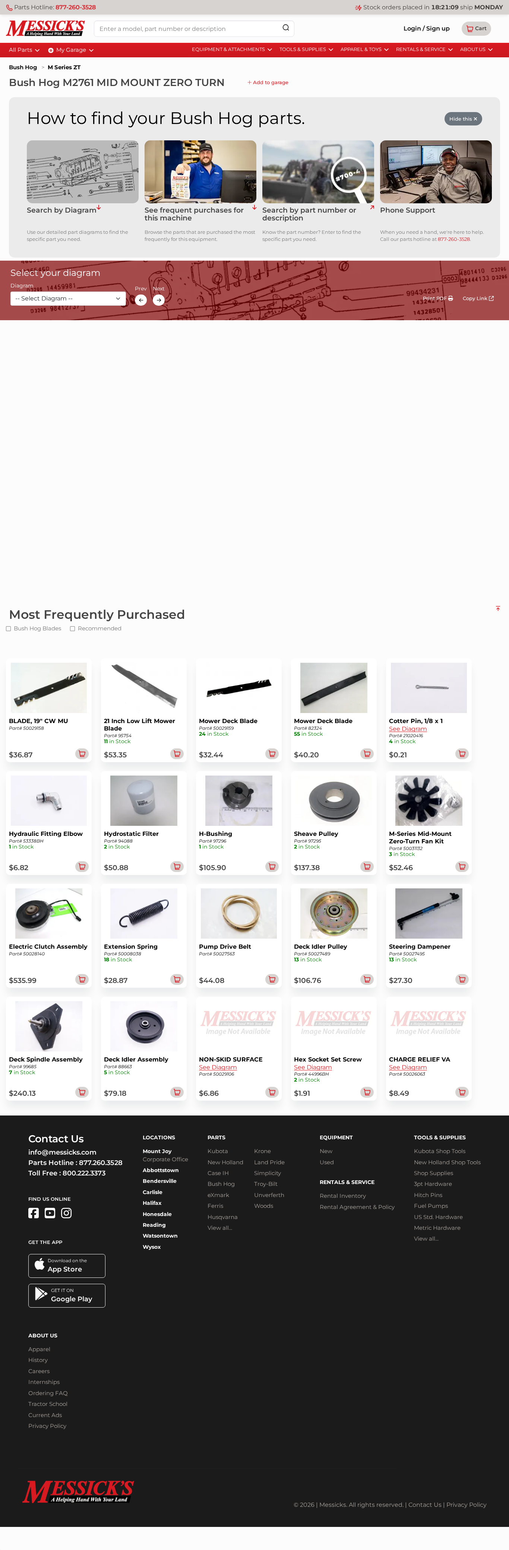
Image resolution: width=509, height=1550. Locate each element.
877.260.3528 (101, 1163)
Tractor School (47, 1403)
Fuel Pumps (431, 1205)
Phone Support (407, 210)
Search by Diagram (62, 210)
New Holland (225, 1162)
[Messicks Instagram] (66, 1213)
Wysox (152, 1247)
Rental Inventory (343, 1195)
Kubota (218, 1151)
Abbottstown (161, 1170)
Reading (154, 1225)
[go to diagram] (83, 171)
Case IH (218, 1173)
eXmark (218, 1195)
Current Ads (45, 1415)
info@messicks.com (62, 1152)
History (38, 1359)
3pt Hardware (433, 1183)
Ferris (215, 1205)
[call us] (436, 171)
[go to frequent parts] (254, 214)
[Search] (286, 27)
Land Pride (269, 1162)
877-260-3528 (76, 7)
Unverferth (269, 1195)
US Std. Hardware (438, 1216)
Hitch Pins (428, 1195)
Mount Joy (157, 1151)
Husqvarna (223, 1216)
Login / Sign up (427, 28)
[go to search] (372, 214)
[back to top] (498, 611)
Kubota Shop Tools (439, 1151)
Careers (39, 1371)
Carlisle (152, 1192)
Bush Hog (23, 67)
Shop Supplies (433, 1173)
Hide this (461, 119)
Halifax (152, 1203)
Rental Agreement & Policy (357, 1206)
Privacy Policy (47, 1425)
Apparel (39, 1349)
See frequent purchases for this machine (194, 214)
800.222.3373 (84, 1173)
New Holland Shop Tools (447, 1162)
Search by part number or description (309, 214)
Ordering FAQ (48, 1393)
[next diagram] (159, 300)
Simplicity (267, 1173)
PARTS (216, 1137)
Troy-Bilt (266, 1183)
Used (327, 1162)
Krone (262, 1151)
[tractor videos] (50, 1213)
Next (159, 289)
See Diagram (408, 728)
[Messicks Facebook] (33, 1213)
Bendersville (160, 1181)
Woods (263, 1205)
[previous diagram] (141, 300)
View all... (220, 1227)
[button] (476, 29)
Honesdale (157, 1214)
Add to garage (270, 82)
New (326, 1151)
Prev (141, 289)
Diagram (22, 286)
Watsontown (160, 1235)
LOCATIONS (159, 1137)
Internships (44, 1381)
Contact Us (425, 1504)
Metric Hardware (437, 1227)
